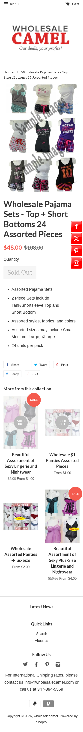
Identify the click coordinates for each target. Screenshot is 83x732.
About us (41, 641)
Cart (75, 4)
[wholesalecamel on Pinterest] (47, 665)
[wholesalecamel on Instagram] (57, 665)
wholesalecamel (46, 716)
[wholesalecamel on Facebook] (36, 665)
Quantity (11, 259)
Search (41, 634)
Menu (14, 4)
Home (8, 72)
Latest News (41, 606)
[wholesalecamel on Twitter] (25, 665)
